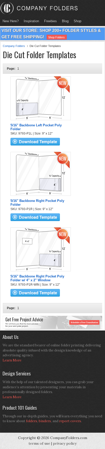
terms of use (39, 443)
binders (45, 421)
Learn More (12, 360)
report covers (70, 421)
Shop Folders (56, 37)
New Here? (11, 21)
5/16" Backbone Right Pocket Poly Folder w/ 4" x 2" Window (37, 278)
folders (31, 421)
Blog (65, 21)
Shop (76, 21)
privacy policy (64, 443)
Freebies (49, 21)
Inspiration (31, 21)
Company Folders (14, 45)
